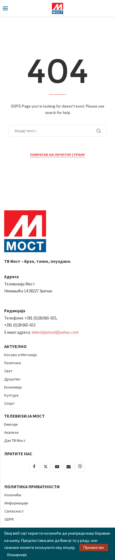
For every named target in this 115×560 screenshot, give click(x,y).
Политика (12, 363)
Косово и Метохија (20, 355)
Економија (13, 387)
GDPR (9, 519)
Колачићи (12, 495)
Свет (8, 371)
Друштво (12, 379)
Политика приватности (32, 486)
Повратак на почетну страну (57, 154)
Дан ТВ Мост (15, 440)
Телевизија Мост (24, 416)
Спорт (9, 403)
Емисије (11, 424)
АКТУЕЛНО (15, 346)
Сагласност (14, 511)
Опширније (17, 555)
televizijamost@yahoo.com (55, 332)
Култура (11, 395)
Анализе (11, 432)
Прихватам (93, 547)
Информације (16, 503)
